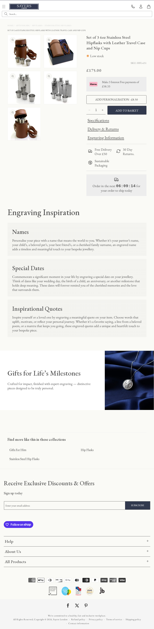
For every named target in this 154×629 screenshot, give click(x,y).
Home (11, 25)
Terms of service (114, 619)
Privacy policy (96, 619)
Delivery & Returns (103, 129)
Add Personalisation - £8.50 (116, 99)
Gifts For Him (23, 25)
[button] (149, 6)
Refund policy (78, 619)
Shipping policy (133, 619)
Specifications (98, 120)
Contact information (78, 623)
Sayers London (60, 619)
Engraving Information (106, 137)
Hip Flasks (37, 25)
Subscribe (137, 505)
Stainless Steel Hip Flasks (58, 25)
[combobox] (77, 14)
